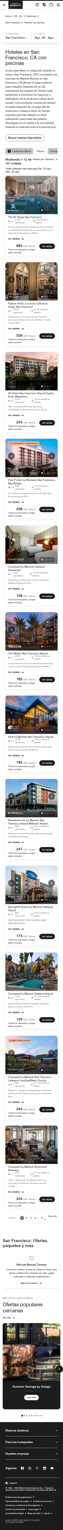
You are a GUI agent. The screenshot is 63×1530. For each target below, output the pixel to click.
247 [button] (19, 849)
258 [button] (19, 509)
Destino (14, 33)
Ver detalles (14, 238)
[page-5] (31, 1415)
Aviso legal (33, 1509)
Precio (40, 151)
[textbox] (16, 37)
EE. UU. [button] (18, 16)
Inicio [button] (8, 16)
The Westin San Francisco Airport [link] (28, 653)
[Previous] (11, 193)
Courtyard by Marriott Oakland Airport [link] (30, 993)
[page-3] (26, 1415)
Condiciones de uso (42, 1501)
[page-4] (29, 1415)
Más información (29, 1283)
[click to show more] (59, 1369)
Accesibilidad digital (14, 1513)
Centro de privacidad (15, 1509)
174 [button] (19, 936)
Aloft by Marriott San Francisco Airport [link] (30, 736)
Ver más (7, 1317)
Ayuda (47, 1513)
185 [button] (19, 762)
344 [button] (19, 1109)
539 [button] (19, 335)
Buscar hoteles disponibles (24, 137)
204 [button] (19, 1198)
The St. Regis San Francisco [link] (25, 217)
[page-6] (33, 1415)
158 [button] (19, 595)
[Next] (51, 193)
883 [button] (19, 245)
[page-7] (36, 1415)
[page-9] (40, 1415)
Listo (41, 33)
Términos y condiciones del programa (22, 1505)
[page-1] (22, 1415)
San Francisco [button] (12, 22)
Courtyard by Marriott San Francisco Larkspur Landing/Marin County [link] (29, 1078)
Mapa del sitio (34, 1513)
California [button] (31, 16)
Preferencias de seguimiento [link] (18, 1497)
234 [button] (19, 422)
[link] (20, 221)
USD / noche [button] (29, 246)
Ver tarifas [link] (47, 246)
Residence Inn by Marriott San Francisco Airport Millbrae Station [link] (28, 822)
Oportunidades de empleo (17, 1501)
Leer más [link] (31, 1397)
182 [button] (19, 679)
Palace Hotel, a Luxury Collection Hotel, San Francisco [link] (28, 305)
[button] (17, 36)
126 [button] (19, 1019)
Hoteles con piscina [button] (34, 22)
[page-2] (24, 1415)
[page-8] (38, 1415)
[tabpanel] (31, 36)
